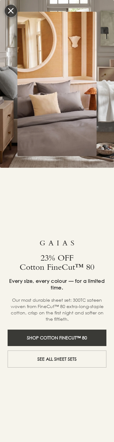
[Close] (11, 11)
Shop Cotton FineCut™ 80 (57, 338)
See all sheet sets (57, 359)
